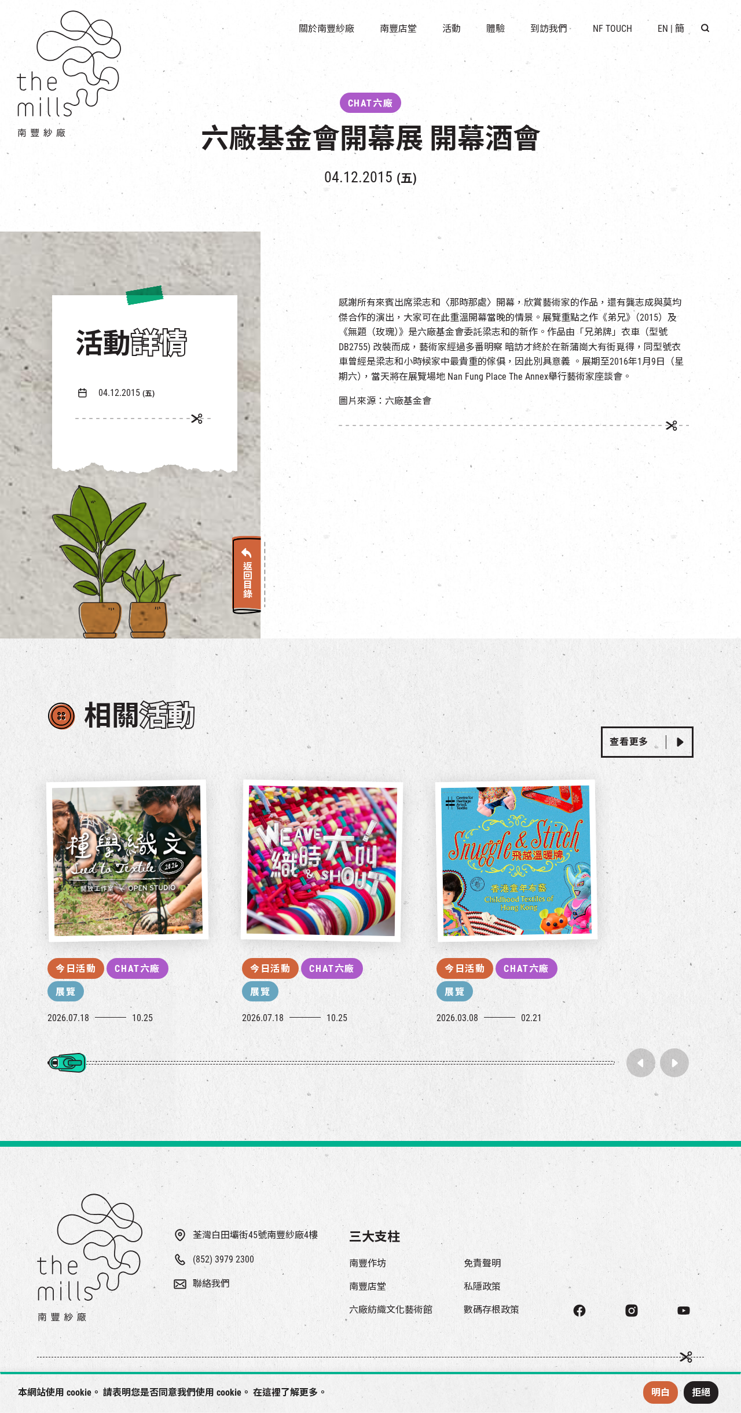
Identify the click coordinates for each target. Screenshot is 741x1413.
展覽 (66, 991)
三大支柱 (374, 1237)
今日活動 (76, 968)
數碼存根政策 (491, 1309)
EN (663, 28)
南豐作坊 (367, 1263)
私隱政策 (482, 1286)
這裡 (271, 1392)
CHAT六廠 (137, 968)
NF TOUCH (612, 28)
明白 (660, 1392)
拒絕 (701, 1392)
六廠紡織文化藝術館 (390, 1309)
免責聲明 (482, 1263)
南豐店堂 (367, 1286)
